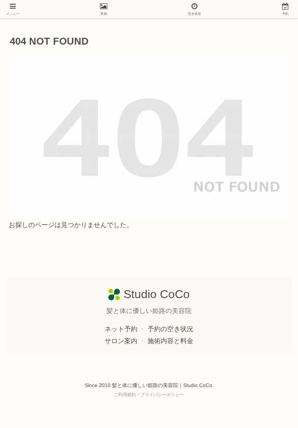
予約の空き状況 (170, 329)
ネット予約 (122, 329)
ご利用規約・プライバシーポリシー (149, 394)
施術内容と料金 (170, 341)
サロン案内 (122, 341)
